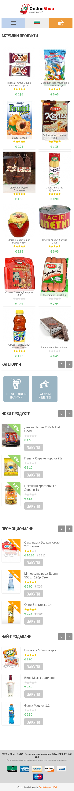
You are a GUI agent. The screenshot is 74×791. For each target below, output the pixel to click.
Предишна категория (61, 364)
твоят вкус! (36, 12)
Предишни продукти (61, 413)
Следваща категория (69, 364)
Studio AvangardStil (48, 787)
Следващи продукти (69, 413)
